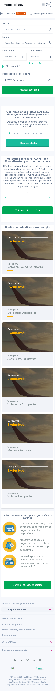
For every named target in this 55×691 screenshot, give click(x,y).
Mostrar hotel (13, 66)
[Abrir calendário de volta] (50, 56)
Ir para (5, 37)
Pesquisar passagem (28, 89)
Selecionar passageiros (27, 79)
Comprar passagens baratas (27, 585)
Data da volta (35, 50)
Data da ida (8, 50)
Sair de (5, 23)
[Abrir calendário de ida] (24, 56)
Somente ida (35, 63)
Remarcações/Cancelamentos (18, 629)
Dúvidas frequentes (12, 624)
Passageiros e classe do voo (17, 74)
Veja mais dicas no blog (27, 210)
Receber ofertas (28, 143)
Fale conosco (9, 635)
